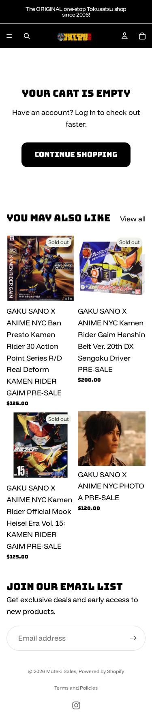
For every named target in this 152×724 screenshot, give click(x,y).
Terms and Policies (76, 688)
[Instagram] (76, 705)
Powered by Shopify (101, 671)
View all (133, 218)
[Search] (27, 36)
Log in (85, 112)
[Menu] (9, 36)
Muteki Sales (61, 671)
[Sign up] (133, 638)
